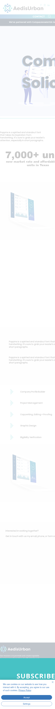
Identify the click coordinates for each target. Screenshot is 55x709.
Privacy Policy (24, 690)
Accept (26, 697)
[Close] (50, 683)
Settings (26, 703)
